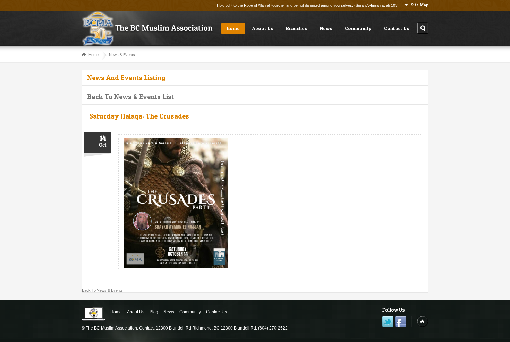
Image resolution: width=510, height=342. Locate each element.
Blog (154, 311)
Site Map (419, 4)
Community (358, 28)
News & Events (122, 55)
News (326, 28)
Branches (296, 28)
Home (233, 28)
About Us (262, 28)
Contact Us (396, 28)
